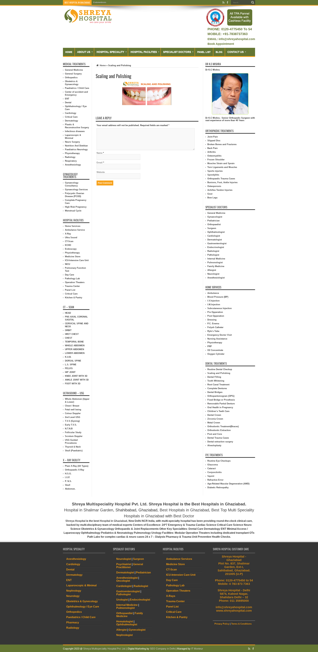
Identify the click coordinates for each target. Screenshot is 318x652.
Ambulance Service (75, 230)
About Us (83, 51)
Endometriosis (99, 2)
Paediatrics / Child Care (77, 88)
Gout (209, 194)
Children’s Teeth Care (218, 411)
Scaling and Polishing (218, 373)
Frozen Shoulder (216, 159)
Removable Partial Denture (221, 403)
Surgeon (211, 228)
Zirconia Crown (215, 419)
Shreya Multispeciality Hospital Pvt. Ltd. (110, 504)
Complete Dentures (217, 388)
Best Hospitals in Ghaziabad (218, 504)
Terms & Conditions (241, 624)
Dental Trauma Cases (218, 438)
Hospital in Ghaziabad (113, 520)
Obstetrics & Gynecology (82, 601)
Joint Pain (212, 136)
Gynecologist (137, 629)
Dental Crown (214, 415)
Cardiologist (213, 236)
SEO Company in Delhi (162, 648)
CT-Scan (69, 241)
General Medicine (74, 70)
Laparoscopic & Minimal (81, 585)
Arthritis (211, 152)
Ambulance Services (179, 559)
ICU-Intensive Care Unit (77, 260)
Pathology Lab (72, 278)
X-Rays (170, 596)
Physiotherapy (72, 153)
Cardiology (70, 113)
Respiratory (71, 161)
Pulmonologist (215, 262)
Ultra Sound (71, 237)
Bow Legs (212, 197)
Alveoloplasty (214, 445)
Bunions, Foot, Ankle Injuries (222, 182)
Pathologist (213, 255)
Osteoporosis (214, 186)
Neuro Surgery (72, 142)
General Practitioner (129, 566)
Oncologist (123, 580)
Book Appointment (221, 43)
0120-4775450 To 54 (236, 29)
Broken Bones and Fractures (222, 144)
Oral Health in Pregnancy (220, 407)
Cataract (211, 468)
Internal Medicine (216, 258)
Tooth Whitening (215, 381)
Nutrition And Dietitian (76, 145)
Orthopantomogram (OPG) (220, 396)
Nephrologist (124, 635)
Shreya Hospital (164, 504)
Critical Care (71, 117)
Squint (210, 476)
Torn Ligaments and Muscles (222, 167)
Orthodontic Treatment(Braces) (223, 426)
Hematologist (124, 621)
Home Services (72, 226)
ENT (67, 98)
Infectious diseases (75, 131)
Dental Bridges (214, 392)
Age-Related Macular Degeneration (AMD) (228, 483)
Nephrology (73, 590)
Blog (219, 52)
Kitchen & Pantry (73, 297)
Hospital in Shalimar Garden (88, 510)
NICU (67, 264)
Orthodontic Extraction (219, 430)
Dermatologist (214, 239)
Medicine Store (72, 256)
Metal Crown (213, 422)
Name (99, 153)
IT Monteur (197, 648)
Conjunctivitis (214, 472)
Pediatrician (213, 220)
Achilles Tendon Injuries (219, 190)
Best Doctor (183, 516)
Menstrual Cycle (73, 210)
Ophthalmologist (216, 232)
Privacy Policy (221, 624)
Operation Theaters (74, 282)
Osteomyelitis (214, 156)
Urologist (122, 599)
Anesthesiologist (216, 277)
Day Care (69, 274)
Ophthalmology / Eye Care (82, 606)
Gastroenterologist (216, 243)
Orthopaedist (214, 224)
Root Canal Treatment (218, 384)
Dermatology (71, 120)
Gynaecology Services (76, 189)
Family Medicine (215, 266)
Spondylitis (213, 175)
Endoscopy (71, 249)
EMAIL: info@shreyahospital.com (231, 39)
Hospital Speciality (110, 51)
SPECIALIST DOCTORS (177, 51)
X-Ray (68, 233)
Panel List (204, 52)
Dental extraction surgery (220, 441)
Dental (68, 102)
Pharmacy (72, 622)
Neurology (73, 596)
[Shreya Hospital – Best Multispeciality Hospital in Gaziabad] (88, 16)
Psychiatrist (123, 564)
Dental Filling (214, 377)
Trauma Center (72, 286)
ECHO (68, 245)
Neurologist (213, 274)
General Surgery (73, 73)
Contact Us (235, 51)
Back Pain (212, 148)
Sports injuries (215, 171)
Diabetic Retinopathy (218, 487)
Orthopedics (71, 77)
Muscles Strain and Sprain (221, 163)
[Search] (252, 2)
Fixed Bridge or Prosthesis (221, 400)
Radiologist (213, 251)
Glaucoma (212, 464)
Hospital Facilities (144, 51)
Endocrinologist (215, 247)
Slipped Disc (213, 140)
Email (100, 162)
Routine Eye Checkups (219, 461)
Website (101, 172)
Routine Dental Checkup (219, 369)
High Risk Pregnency (75, 207)
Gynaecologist (214, 217)
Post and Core (214, 434)
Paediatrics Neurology (76, 149)
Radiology (70, 157)
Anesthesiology (73, 164)
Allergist (211, 270)
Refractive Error (215, 480)
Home (68, 52)
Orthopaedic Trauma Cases (221, 178)
